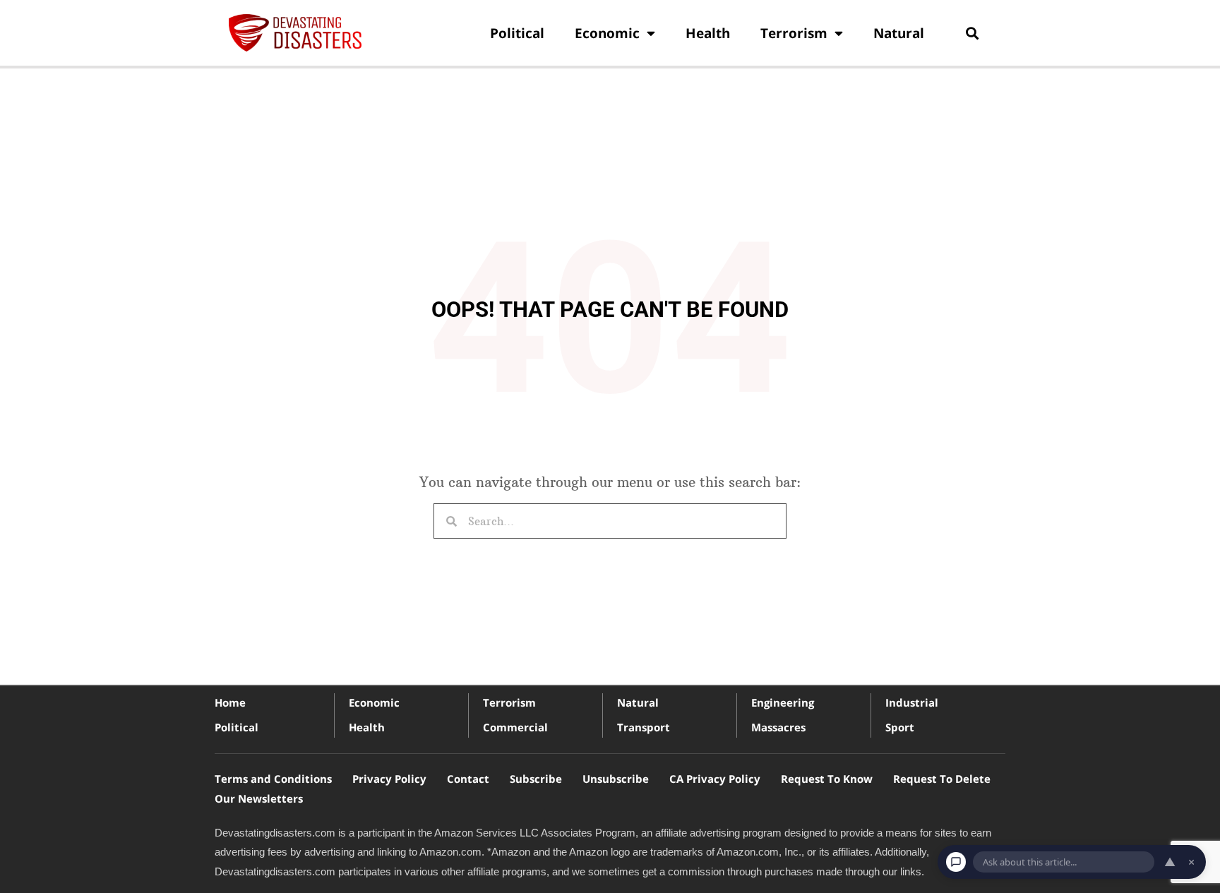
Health (708, 33)
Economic (607, 33)
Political (517, 33)
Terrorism (793, 33)
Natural (898, 33)
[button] (971, 32)
